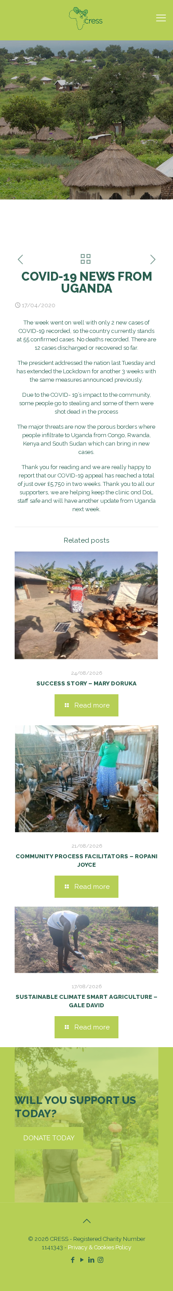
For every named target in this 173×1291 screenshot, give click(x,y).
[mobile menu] (161, 17)
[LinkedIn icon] (91, 1260)
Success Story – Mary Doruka (86, 683)
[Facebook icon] (72, 1260)
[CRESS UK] (86, 17)
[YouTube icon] (82, 1260)
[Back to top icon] (86, 1221)
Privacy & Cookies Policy (99, 1247)
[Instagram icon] (100, 1260)
